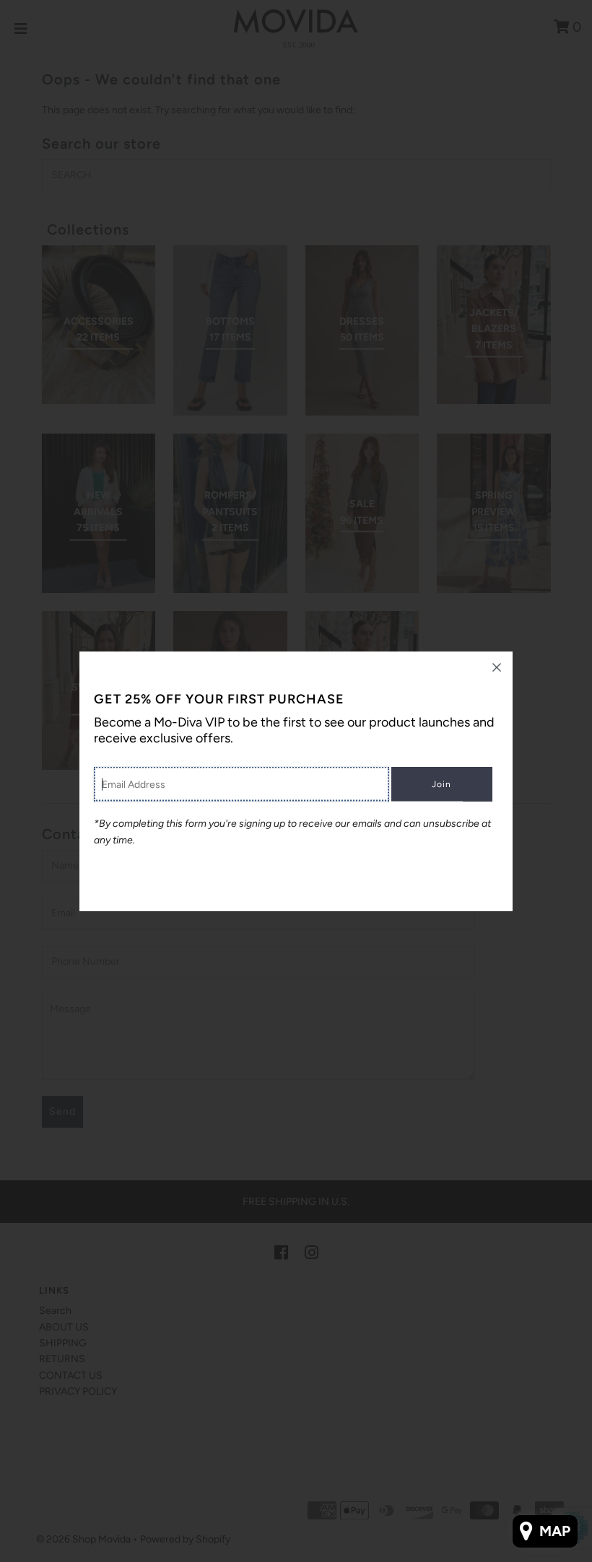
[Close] (497, 667)
